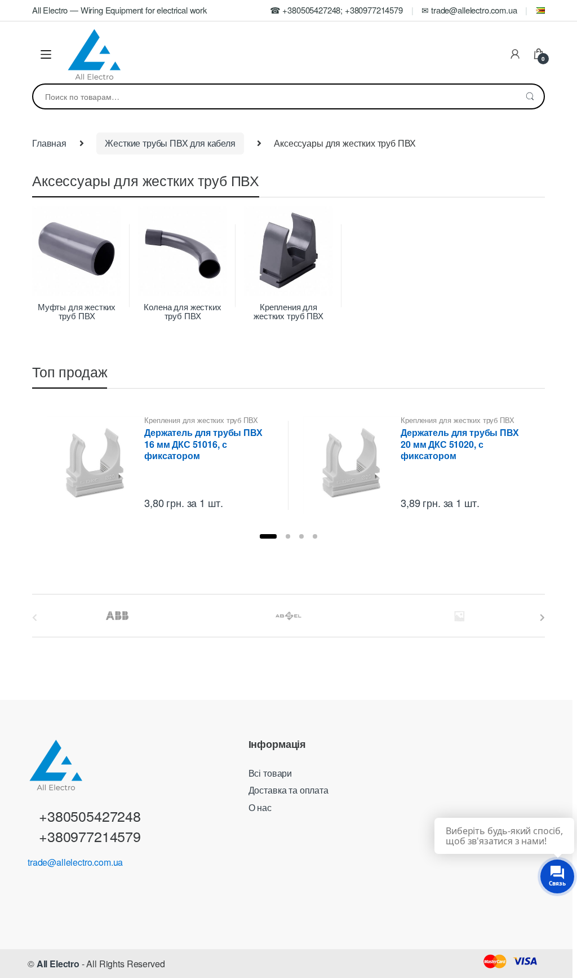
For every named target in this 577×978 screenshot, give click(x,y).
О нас (260, 807)
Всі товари (270, 772)
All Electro (58, 963)
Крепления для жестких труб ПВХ (201, 420)
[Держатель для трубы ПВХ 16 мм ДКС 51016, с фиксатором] (96, 465)
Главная (49, 142)
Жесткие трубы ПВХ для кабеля (170, 142)
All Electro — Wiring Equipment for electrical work (119, 10)
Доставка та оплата (288, 789)
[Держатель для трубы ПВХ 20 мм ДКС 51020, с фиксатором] (352, 465)
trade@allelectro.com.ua (75, 862)
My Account (515, 55)
